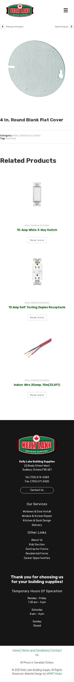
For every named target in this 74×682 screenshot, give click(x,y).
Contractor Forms (37, 549)
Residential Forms (37, 553)
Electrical (11, 138)
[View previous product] (2, 26)
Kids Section (37, 544)
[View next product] (71, 26)
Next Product (61, 26)
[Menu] (65, 10)
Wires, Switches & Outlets (27, 135)
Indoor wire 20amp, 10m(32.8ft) (37, 385)
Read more (37, 240)
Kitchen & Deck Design (37, 520)
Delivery (37, 525)
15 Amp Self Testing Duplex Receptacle (37, 307)
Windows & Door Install (37, 511)
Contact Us (37, 490)
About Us (37, 540)
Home (16, 650)
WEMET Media (54, 673)
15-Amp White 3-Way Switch (37, 230)
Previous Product (14, 26)
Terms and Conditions (35, 650)
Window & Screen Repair (37, 516)
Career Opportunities (37, 558)
